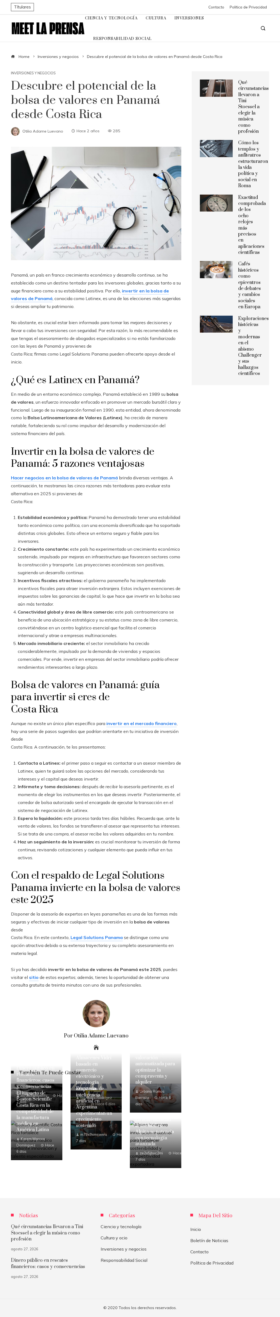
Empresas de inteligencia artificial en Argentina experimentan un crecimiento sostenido (94, 1107)
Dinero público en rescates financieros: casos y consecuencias (35, 1077)
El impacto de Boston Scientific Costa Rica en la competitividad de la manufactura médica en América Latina (35, 1111)
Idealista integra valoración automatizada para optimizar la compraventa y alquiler (155, 1067)
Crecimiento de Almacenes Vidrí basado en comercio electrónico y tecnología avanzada (94, 1070)
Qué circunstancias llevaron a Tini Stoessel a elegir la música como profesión (253, 107)
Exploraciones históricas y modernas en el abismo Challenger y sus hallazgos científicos (253, 346)
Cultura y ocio (114, 1237)
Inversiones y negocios (33, 73)
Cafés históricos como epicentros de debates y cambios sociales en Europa (249, 285)
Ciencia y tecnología (121, 1226)
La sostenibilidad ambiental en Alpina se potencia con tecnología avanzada (154, 1132)
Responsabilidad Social (124, 1260)
